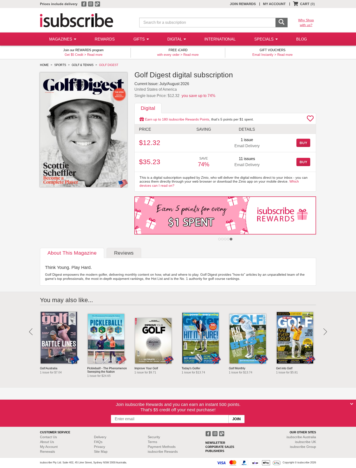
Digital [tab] (148, 108)
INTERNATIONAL (220, 39)
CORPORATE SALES (219, 447)
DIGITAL (175, 39)
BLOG (301, 39)
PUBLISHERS (214, 451)
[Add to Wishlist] (310, 120)
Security (154, 437)
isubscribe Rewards (163, 451)
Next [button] (325, 331)
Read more (94, 54)
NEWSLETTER (215, 442)
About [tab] (72, 253)
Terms (152, 442)
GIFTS (139, 39)
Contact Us (48, 437)
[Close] (351, 404)
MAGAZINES (61, 39)
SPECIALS (264, 39)
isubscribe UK (305, 442)
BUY (303, 143)
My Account (49, 447)
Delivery (100, 437)
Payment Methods (162, 447)
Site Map (101, 451)
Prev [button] (31, 331)
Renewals (47, 451)
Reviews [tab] (124, 253)
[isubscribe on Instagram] (91, 4)
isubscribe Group (303, 447)
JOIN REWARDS (243, 4)
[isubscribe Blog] (97, 4)
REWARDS (105, 39)
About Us (47, 442)
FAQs (98, 442)
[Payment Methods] (249, 462)
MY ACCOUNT (274, 4)
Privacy (99, 447)
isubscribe (301, 437)
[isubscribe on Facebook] (84, 4)
